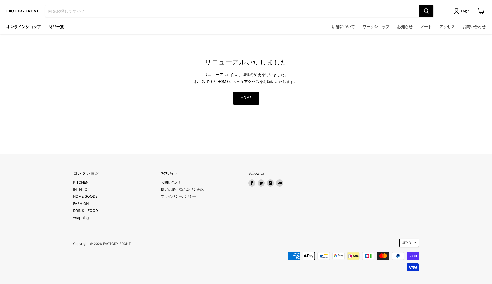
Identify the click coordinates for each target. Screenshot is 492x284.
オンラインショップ (23, 27)
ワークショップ (376, 27)
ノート (426, 27)
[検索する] (426, 11)
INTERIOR (81, 189)
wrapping (81, 217)
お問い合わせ (474, 27)
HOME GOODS (85, 196)
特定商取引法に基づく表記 (182, 189)
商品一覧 (56, 27)
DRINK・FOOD (85, 210)
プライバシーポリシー (179, 196)
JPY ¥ (406, 243)
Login (465, 11)
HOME (246, 98)
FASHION (81, 203)
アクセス (447, 27)
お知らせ (405, 27)
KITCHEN (81, 182)
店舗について (343, 27)
